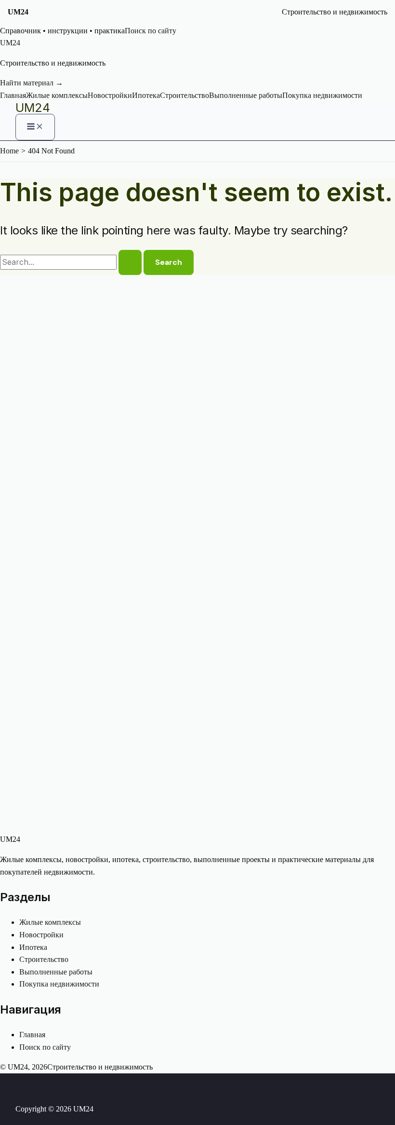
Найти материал (31, 83)
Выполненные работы (245, 95)
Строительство (184, 95)
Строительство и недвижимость (334, 12)
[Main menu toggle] (35, 127)
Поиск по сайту (150, 31)
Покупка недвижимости (322, 95)
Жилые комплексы (57, 95)
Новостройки (110, 95)
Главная (13, 95)
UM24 (32, 107)
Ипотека (146, 95)
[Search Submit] (130, 262)
